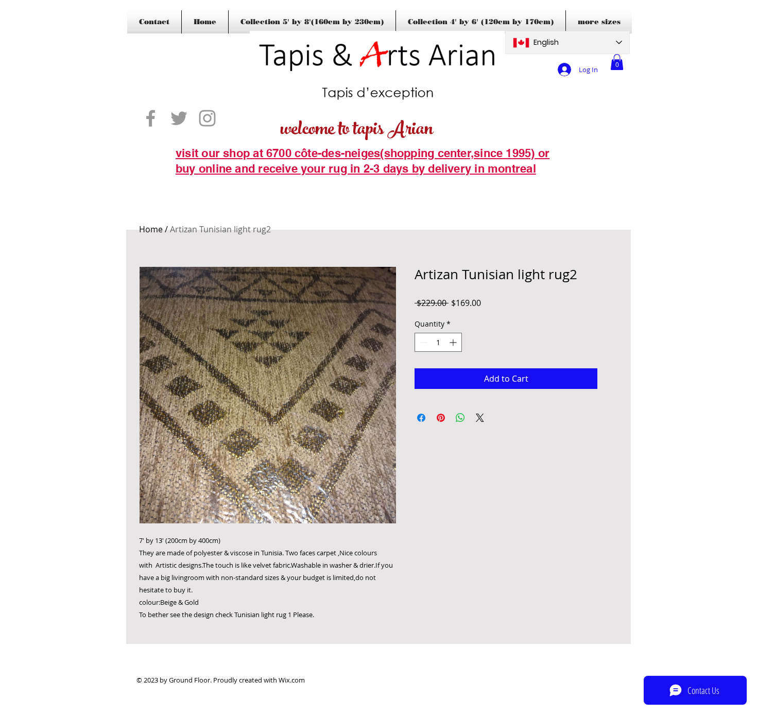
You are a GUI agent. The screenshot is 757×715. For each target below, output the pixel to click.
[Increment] (454, 342)
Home (151, 229)
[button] (617, 62)
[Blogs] (190, 184)
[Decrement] (422, 342)
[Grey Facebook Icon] (151, 118)
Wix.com (292, 680)
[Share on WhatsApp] (460, 418)
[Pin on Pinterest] (441, 418)
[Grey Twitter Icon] (179, 118)
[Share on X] (480, 418)
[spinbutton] (438, 342)
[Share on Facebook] (421, 418)
